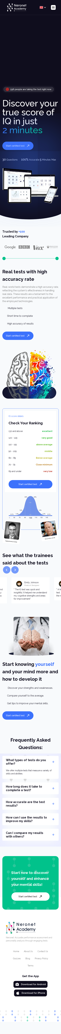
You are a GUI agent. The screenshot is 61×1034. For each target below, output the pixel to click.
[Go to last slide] (6, 570)
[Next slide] (15, 570)
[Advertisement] (30, 52)
